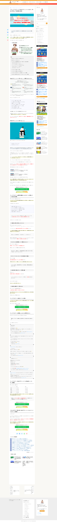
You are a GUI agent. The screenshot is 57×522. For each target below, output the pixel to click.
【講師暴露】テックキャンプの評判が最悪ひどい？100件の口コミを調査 (42, 66)
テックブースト (26, 509)
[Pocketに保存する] (8, 40)
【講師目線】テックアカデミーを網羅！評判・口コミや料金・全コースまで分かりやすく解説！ (42, 92)
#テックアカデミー (30, 331)
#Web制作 (17, 368)
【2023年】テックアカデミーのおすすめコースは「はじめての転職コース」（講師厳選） (42, 90)
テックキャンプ (40, 69)
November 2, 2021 (23, 377)
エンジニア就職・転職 (26, 517)
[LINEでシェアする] (8, 37)
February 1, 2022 (26, 369)
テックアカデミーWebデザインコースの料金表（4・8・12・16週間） (19, 72)
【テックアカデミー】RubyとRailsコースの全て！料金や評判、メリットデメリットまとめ (22, 446)
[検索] (46, 23)
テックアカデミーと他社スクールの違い (15, 69)
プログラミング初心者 (40, 28)
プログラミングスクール (40, 31)
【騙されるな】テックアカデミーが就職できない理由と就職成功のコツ (20, 438)
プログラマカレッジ (40, 36)
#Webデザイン (21, 368)
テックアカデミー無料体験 (42, 98)
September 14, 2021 (20, 355)
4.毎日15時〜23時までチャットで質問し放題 (16, 66)
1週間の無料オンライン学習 (20, 191)
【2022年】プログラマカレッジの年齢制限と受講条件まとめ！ (43, 122)
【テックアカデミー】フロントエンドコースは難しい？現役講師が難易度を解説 (21, 450)
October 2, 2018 (17, 343)
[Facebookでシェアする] (8, 32)
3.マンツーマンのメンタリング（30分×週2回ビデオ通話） (18, 65)
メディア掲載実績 (39, 513)
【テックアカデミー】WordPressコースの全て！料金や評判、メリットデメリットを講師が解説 (23, 445)
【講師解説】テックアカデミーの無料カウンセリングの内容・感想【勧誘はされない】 (21, 447)
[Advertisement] (22, 476)
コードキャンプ (40, 39)
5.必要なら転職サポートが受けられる (16, 67)
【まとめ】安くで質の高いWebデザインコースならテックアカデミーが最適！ (20, 74)
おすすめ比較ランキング (26, 500)
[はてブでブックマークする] (8, 35)
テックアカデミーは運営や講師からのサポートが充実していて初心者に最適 (19, 61)
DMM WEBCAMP (40, 42)
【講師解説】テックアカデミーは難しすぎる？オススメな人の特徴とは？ (20, 449)
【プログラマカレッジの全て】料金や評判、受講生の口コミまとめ (43, 121)
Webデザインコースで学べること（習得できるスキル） (17, 58)
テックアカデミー (32, 452)
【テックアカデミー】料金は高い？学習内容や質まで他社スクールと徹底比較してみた (21, 448)
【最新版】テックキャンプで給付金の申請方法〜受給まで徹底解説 (42, 64)
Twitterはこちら (39, 512)
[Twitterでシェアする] (8, 30)
